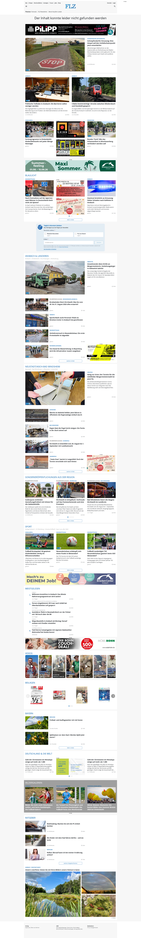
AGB (57, 926)
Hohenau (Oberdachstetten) (39, 601)
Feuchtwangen (45, 259)
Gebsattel (90, 261)
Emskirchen (90, 120)
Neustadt (28, 369)
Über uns (33, 927)
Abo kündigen (76, 927)
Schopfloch (73, 481)
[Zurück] (28, 696)
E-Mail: (46, 239)
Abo (26, 3)
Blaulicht (30, 175)
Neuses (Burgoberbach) (63, 786)
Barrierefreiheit (59, 929)
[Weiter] (113, 696)
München (52, 717)
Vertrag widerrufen (78, 929)
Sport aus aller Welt (62, 529)
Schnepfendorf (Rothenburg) (96, 38)
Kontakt (109, 3)
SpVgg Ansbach (30, 529)
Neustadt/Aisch (36, 610)
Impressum (27, 927)
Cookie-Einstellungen (68, 929)
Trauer (51, 3)
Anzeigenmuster (94, 927)
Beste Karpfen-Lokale (55, 12)
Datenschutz (70, 927)
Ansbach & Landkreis (37, 256)
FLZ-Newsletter (42, 12)
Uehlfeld (90, 372)
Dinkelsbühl (29, 120)
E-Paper (31, 3)
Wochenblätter (38, 3)
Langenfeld (53, 456)
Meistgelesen (32, 588)
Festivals (34, 12)
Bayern (29, 713)
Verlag (27, 926)
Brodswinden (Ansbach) (70, 299)
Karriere (37, 927)
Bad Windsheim (37, 369)
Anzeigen (45, 3)
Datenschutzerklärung (63, 247)
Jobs (56, 3)
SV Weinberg (40, 529)
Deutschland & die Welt (38, 753)
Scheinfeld (54, 369)
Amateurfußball (50, 529)
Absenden (99, 242)
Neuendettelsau (30, 179)
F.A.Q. (88, 927)
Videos (28, 653)
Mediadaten (90, 926)
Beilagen (30, 682)
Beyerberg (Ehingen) (55, 346)
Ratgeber (30, 817)
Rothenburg (54, 259)
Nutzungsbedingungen (61, 927)
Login (114, 3)
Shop (59, 3)
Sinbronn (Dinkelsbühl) (94, 786)
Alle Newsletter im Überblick (50, 249)
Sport (28, 526)
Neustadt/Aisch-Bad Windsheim (42, 366)
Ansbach (27, 76)
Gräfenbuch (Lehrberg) (51, 601)
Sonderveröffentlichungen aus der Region (50, 477)
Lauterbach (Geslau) (37, 628)
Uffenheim (46, 369)
